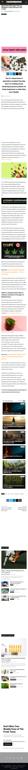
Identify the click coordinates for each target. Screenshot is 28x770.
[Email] (17, 73)
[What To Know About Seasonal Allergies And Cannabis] (5, 584)
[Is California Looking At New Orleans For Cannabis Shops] (5, 598)
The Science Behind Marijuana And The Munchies (22, 509)
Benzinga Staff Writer (8, 11)
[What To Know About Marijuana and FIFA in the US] (14, 560)
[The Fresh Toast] (14, 2)
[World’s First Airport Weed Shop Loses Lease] (5, 671)
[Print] (20, 73)
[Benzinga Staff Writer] (2, 11)
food (9, 493)
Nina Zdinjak (6, 96)
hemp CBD (17, 493)
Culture (3, 568)
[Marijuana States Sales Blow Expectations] (5, 685)
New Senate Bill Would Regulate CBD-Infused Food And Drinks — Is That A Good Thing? (13, 272)
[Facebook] (7, 73)
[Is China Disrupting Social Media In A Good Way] (5, 591)
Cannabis (12, 592)
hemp (12, 493)
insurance (22, 493)
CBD (2, 14)
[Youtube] (21, 758)
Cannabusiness (13, 679)
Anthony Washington (5, 574)
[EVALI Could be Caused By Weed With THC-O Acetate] (14, 647)
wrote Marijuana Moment (14, 313)
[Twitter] (11, 73)
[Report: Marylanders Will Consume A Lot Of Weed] (5, 678)
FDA (6, 493)
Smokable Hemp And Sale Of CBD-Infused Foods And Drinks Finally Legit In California (13, 357)
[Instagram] (10, 758)
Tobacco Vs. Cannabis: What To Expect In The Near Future (6, 509)
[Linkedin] (14, 73)
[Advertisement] (14, 30)
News (5, 14)
